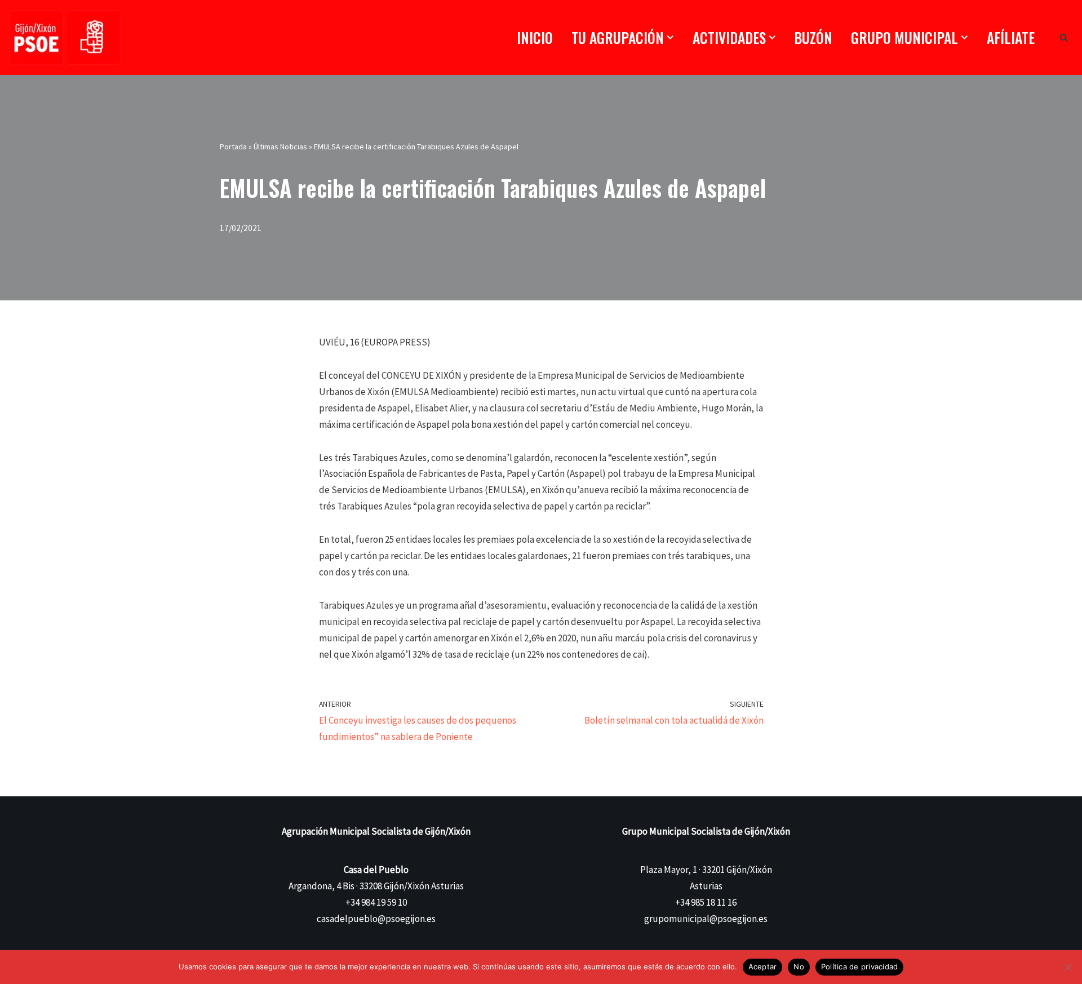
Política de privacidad (859, 966)
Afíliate (1011, 37)
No (798, 966)
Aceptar (762, 966)
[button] (670, 37)
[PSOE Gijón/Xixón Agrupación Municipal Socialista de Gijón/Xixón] (64, 37)
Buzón (813, 37)
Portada (233, 146)
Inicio (535, 37)
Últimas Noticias (280, 146)
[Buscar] (1063, 37)
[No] (1068, 967)
